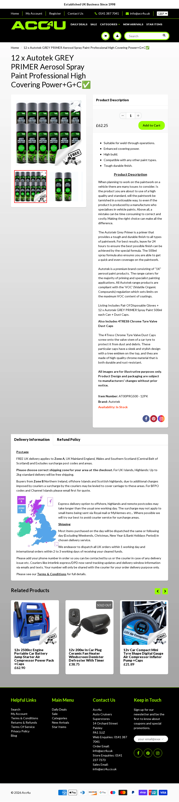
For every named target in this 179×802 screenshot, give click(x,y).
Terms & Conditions (51, 574)
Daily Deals (79, 24)
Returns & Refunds (24, 722)
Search (15, 709)
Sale (93, 24)
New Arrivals (133, 24)
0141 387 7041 (108, 13)
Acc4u (26, 792)
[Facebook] (138, 753)
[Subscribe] (162, 739)
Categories (108, 24)
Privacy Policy (20, 731)
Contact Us (75, 13)
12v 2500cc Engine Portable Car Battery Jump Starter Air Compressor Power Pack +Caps (34, 657)
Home (15, 13)
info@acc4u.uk (140, 13)
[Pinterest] (148, 753)
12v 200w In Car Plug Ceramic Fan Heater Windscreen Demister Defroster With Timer (86, 655)
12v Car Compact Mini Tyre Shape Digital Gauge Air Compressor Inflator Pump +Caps (143, 655)
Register (55, 13)
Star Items (154, 24)
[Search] (164, 35)
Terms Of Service (23, 727)
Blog (14, 735)
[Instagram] (157, 753)
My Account (34, 13)
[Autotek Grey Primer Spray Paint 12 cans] (48, 133)
